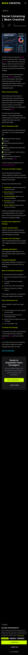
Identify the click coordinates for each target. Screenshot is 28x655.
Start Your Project (13, 380)
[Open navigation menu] (25, 3)
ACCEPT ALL (15, 642)
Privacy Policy (20, 635)
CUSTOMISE (15, 652)
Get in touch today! (8, 351)
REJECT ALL (14, 647)
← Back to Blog (14, 385)
